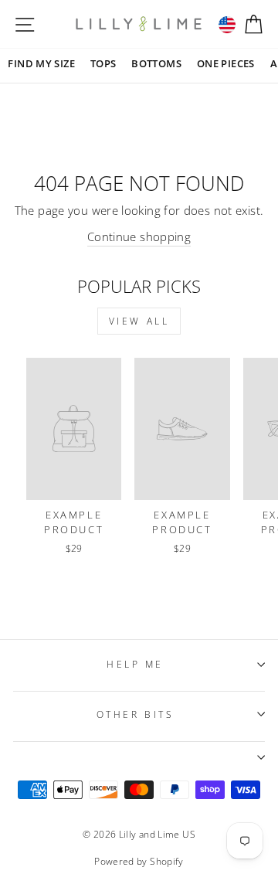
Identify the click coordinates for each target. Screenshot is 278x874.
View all (139, 321)
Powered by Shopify (139, 861)
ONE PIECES (226, 63)
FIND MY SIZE (41, 63)
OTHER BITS (135, 714)
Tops (103, 63)
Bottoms (156, 63)
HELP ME (135, 664)
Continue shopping (139, 236)
